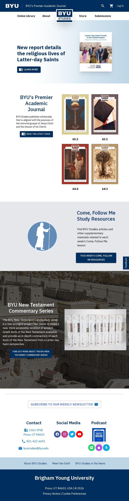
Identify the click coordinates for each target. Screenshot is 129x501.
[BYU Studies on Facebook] (57, 434)
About (46, 16)
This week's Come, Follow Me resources (96, 257)
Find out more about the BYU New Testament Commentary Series (31, 353)
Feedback (125, 263)
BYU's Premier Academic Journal (46, 6)
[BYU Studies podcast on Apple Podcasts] (99, 447)
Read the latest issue (38, 134)
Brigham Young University (64, 477)
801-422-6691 (36, 441)
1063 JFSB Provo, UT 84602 (34, 432)
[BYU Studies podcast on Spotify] (91, 447)
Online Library (26, 16)
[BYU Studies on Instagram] (64, 434)
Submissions (103, 16)
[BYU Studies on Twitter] (72, 434)
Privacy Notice (51, 493)
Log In (120, 5)
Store (83, 16)
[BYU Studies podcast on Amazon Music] (106, 447)
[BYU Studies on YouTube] (79, 434)
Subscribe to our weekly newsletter (62, 404)
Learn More (31, 69)
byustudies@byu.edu (36, 448)
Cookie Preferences (74, 493)
